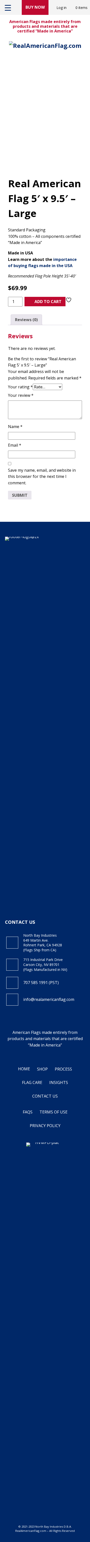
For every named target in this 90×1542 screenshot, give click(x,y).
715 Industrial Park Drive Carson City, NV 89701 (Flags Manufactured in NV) (45, 964)
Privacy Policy (45, 1125)
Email (14, 445)
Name (15, 426)
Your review (21, 395)
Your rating (20, 387)
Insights (58, 1082)
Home (24, 1069)
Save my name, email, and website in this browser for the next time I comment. (42, 476)
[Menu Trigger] (8, 7)
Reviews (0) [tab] (26, 319)
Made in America (45, 1045)
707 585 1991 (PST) (41, 982)
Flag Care (32, 1082)
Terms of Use (54, 1112)
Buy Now (35, 7)
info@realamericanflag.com (48, 999)
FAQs (27, 1112)
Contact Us (45, 1096)
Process (63, 1069)
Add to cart (48, 301)
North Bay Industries (49, 1526)
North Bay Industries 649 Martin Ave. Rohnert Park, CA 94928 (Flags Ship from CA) (42, 942)
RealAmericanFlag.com (30, 1531)
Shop (42, 1069)
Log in (61, 7)
